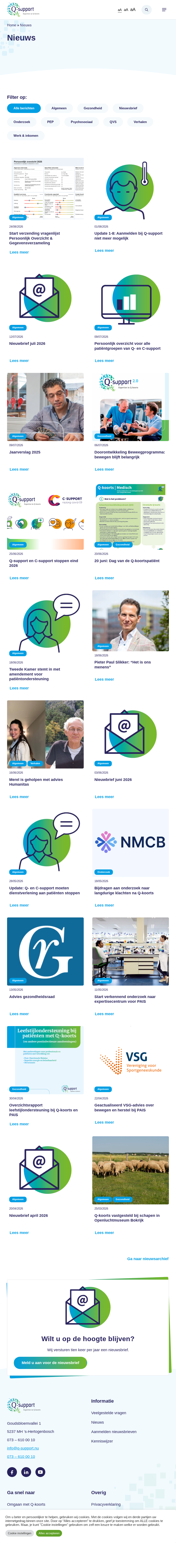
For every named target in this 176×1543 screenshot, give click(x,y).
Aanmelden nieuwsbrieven (114, 1432)
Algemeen (59, 108)
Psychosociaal (82, 122)
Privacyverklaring (106, 1504)
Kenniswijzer (102, 1441)
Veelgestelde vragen (108, 1413)
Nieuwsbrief (128, 108)
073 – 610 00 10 (21, 1456)
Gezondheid (93, 108)
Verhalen (140, 122)
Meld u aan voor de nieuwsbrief (50, 1363)
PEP (50, 122)
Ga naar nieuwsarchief (147, 1259)
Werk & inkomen (26, 135)
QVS (113, 122)
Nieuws (97, 1422)
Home (11, 25)
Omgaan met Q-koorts (26, 1504)
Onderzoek (22, 122)
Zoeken (146, 10)
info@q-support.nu (23, 1448)
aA (120, 10)
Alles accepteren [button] (49, 1533)
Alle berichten (24, 108)
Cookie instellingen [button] (19, 1533)
